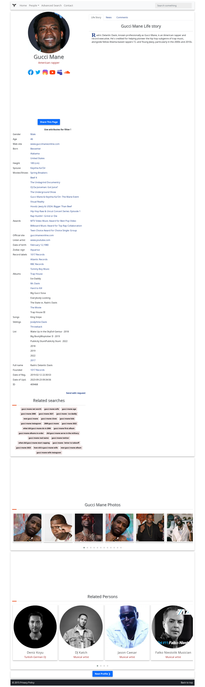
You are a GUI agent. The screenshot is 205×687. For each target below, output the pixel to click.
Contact (68, 5)
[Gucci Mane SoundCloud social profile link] (67, 72)
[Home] (14, 5)
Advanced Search (51, 5)
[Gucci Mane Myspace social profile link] (60, 72)
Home (23, 5)
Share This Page (49, 121)
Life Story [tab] (96, 17)
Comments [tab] (122, 17)
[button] (84, 547)
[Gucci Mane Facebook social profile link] (31, 72)
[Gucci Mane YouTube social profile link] (52, 72)
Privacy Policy (27, 682)
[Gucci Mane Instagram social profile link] (45, 72)
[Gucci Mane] (49, 32)
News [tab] (109, 17)
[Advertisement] (48, 97)
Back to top (187, 682)
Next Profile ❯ (102, 673)
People (33, 5)
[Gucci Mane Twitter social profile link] (38, 72)
